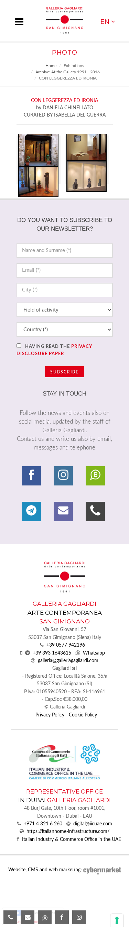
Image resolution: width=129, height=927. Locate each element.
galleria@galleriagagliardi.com (68, 660)
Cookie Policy (83, 715)
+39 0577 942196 (65, 645)
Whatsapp (94, 653)
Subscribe (64, 372)
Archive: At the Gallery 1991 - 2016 (67, 72)
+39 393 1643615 (52, 653)
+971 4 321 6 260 (43, 824)
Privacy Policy (49, 715)
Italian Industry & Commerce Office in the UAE (71, 839)
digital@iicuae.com (92, 824)
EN (104, 22)
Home (50, 66)
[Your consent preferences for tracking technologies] (116, 920)
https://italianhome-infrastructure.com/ (67, 831)
